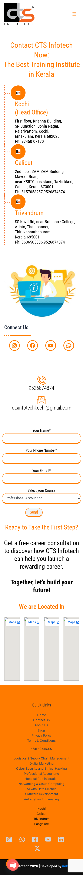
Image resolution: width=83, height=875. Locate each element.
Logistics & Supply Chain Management (41, 758)
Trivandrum (41, 819)
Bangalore (41, 824)
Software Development (41, 794)
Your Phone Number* (41, 450)
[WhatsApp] (22, 839)
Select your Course (41, 490)
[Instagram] (9, 839)
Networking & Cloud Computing (41, 784)
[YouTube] (48, 839)
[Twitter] (37, 848)
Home (41, 715)
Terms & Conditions (41, 741)
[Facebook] (35, 839)
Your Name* (42, 430)
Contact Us (41, 720)
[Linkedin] (61, 839)
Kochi (41, 809)
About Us (41, 725)
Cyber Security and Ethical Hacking (41, 769)
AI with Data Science (41, 789)
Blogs (41, 730)
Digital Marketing (42, 763)
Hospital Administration (42, 779)
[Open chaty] (12, 864)
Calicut (41, 814)
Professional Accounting (41, 774)
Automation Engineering (41, 799)
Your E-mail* (41, 470)
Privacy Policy (42, 735)
